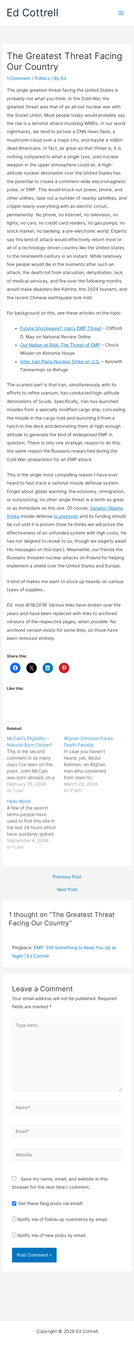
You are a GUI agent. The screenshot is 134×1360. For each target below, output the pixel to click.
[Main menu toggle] (121, 13)
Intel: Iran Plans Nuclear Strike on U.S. (60, 361)
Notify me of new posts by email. (52, 1235)
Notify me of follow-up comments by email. (63, 1219)
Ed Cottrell (33, 12)
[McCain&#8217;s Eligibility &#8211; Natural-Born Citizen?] (35, 764)
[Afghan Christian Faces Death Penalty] (92, 764)
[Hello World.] (35, 824)
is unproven (66, 516)
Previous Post (67, 877)
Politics (42, 78)
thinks (13, 516)
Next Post (67, 890)
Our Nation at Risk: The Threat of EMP (60, 345)
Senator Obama (106, 508)
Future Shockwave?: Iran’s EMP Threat (60, 328)
